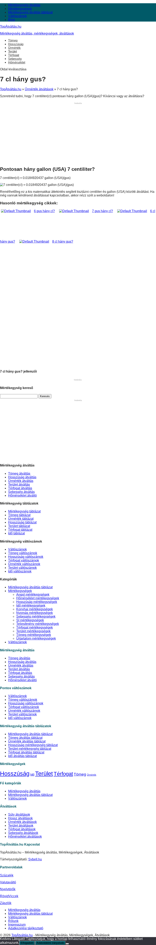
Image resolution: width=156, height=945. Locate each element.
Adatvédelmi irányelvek (50, 942)
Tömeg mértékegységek (33, 635)
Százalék (6, 875)
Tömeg (12, 40)
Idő (32, 774)
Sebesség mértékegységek (35, 616)
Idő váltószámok (19, 571)
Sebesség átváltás (21, 492)
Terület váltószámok (22, 567)
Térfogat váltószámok (23, 560)
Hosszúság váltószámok (25, 556)
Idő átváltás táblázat (22, 756)
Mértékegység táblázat (24, 511)
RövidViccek (9, 896)
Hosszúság (15, 44)
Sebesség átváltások (23, 833)
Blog (11, 19)
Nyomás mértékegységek (34, 613)
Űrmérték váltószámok (24, 564)
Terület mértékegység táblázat (29, 748)
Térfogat (13, 55)
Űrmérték (14, 47)
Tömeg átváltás (19, 473)
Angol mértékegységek (32, 594)
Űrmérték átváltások (39, 89)
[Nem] (67, 943)
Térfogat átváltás (20, 488)
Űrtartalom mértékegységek (36, 638)
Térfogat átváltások (22, 829)
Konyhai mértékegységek (34, 609)
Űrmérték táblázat (21, 518)
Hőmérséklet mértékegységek (37, 598)
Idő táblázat (16, 533)
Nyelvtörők (7, 889)
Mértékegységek (20, 8)
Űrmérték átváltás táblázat (27, 741)
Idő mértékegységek (30, 605)
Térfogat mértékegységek (34, 627)
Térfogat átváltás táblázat (26, 752)
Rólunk (13, 921)
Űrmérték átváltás (20, 481)
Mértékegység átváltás (24, 5)
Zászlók (5, 903)
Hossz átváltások (20, 818)
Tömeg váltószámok (22, 553)
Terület (12, 51)
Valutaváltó (8, 882)
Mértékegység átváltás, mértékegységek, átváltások (37, 33)
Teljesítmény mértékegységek (37, 624)
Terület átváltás (19, 484)
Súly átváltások (19, 814)
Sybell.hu (35, 859)
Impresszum (17, 924)
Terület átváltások (20, 825)
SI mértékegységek (30, 620)
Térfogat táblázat (20, 529)
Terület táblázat (19, 526)
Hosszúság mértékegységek (36, 602)
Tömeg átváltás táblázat (25, 737)
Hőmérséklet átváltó (22, 495)
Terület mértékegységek (33, 631)
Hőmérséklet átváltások (25, 836)
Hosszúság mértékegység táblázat (33, 745)
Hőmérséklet (16, 62)
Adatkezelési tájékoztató (25, 928)
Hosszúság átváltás (22, 477)
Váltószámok (17, 16)
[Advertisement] (78, 133)
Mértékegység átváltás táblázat (30, 12)
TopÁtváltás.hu (10, 26)
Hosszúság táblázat (22, 522)
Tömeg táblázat (19, 515)
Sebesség (15, 58)
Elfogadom (27, 942)
